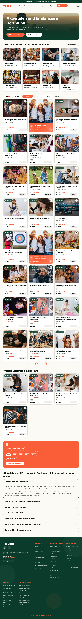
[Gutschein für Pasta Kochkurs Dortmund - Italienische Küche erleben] (25, 267)
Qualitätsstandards (39, 557)
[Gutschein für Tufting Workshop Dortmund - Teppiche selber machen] (76, 168)
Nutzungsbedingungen (41, 565)
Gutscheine (63, 6)
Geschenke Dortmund (24, 585)
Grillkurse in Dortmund (71, 555)
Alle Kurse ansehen (33, 34)
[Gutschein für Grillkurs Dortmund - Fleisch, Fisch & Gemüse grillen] (76, 136)
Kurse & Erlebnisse (25, 6)
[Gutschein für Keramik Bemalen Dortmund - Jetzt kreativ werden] (51, 200)
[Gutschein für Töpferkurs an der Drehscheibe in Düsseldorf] (25, 375)
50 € (14, 454)
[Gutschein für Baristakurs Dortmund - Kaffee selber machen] (25, 332)
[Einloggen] (78, 5)
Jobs (36, 554)
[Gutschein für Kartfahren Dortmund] (76, 200)
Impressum (37, 562)
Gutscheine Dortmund (24, 588)
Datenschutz (38, 560)
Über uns (37, 546)
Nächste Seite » (41, 364)
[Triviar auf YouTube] (9, 548)
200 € (33, 454)
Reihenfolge (48, 96)
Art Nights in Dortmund (72, 567)
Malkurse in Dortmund (56, 546)
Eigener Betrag (11, 458)
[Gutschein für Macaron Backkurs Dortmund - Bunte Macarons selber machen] (25, 200)
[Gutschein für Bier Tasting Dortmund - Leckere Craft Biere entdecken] (76, 267)
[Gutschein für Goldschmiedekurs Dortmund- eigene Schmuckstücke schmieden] (51, 332)
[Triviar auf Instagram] (4, 548)
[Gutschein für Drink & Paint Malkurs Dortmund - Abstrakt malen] (51, 299)
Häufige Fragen (39, 551)
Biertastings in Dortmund (9, 592)
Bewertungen (38, 568)
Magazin (52, 6)
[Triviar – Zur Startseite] (7, 6)
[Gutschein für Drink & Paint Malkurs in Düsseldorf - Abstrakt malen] (51, 375)
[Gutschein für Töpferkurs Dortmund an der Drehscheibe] (51, 136)
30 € (8, 454)
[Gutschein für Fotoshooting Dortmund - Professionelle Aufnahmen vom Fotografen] (76, 332)
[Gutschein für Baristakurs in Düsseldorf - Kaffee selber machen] (25, 408)
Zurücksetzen (58, 96)
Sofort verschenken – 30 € (15, 463)
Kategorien (43, 6)
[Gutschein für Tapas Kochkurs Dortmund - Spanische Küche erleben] (76, 232)
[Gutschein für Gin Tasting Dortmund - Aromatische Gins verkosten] (25, 299)
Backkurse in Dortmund (56, 573)
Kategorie (16, 96)
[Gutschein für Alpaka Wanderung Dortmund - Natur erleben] (51, 168)
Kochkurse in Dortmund (56, 549)
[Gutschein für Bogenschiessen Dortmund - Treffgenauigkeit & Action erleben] (25, 232)
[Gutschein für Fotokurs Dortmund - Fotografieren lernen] (51, 267)
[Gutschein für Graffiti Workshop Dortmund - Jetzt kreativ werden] (25, 136)
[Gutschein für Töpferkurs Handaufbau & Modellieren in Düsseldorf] (76, 375)
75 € (20, 454)
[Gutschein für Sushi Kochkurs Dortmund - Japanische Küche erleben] (76, 101)
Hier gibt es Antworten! (9, 557)
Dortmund (27, 96)
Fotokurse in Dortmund (9, 585)
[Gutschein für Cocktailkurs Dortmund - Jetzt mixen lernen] (25, 168)
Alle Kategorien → (72, 44)
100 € (27, 454)
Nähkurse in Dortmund (56, 570)
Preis (37, 96)
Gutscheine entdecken (16, 34)
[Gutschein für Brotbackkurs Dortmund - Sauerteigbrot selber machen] (25, 101)
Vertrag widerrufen (8, 561)
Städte (34, 6)
